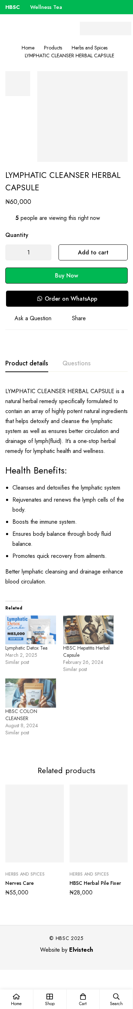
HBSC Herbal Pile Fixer (95, 883)
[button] (66, 299)
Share (79, 318)
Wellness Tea (34, 7)
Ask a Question (33, 318)
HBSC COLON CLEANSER (21, 715)
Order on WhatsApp (71, 299)
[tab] (26, 363)
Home (28, 47)
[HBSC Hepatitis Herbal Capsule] (88, 630)
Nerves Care (19, 883)
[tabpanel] (66, 566)
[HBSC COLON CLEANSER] (30, 692)
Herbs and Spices (89, 47)
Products (53, 47)
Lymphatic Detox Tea (26, 647)
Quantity (16, 235)
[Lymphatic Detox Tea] (30, 630)
